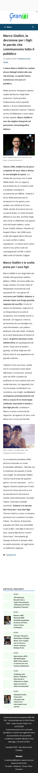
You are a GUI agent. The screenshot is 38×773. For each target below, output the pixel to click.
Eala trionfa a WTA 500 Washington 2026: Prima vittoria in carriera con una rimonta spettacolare (21, 661)
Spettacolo (11, 555)
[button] (33, 27)
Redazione (17, 766)
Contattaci (19, 750)
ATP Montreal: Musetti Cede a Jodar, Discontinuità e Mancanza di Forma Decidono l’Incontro (21, 602)
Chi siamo (8, 766)
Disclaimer (19, 769)
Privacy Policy (27, 766)
